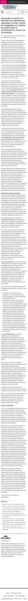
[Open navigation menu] (2, 12)
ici (18, 402)
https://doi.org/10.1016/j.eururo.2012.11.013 (16, 522)
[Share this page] (26, 12)
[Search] (19, 12)
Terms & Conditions (20, 596)
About (7, 593)
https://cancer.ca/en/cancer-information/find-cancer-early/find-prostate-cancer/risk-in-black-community (14, 515)
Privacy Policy (17, 598)
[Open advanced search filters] (22, 12)
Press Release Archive (16, 593)
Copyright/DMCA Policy (7, 598)
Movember (3, 42)
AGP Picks (3, 2)
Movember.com (5, 497)
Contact (25, 598)
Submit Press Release (8, 596)
